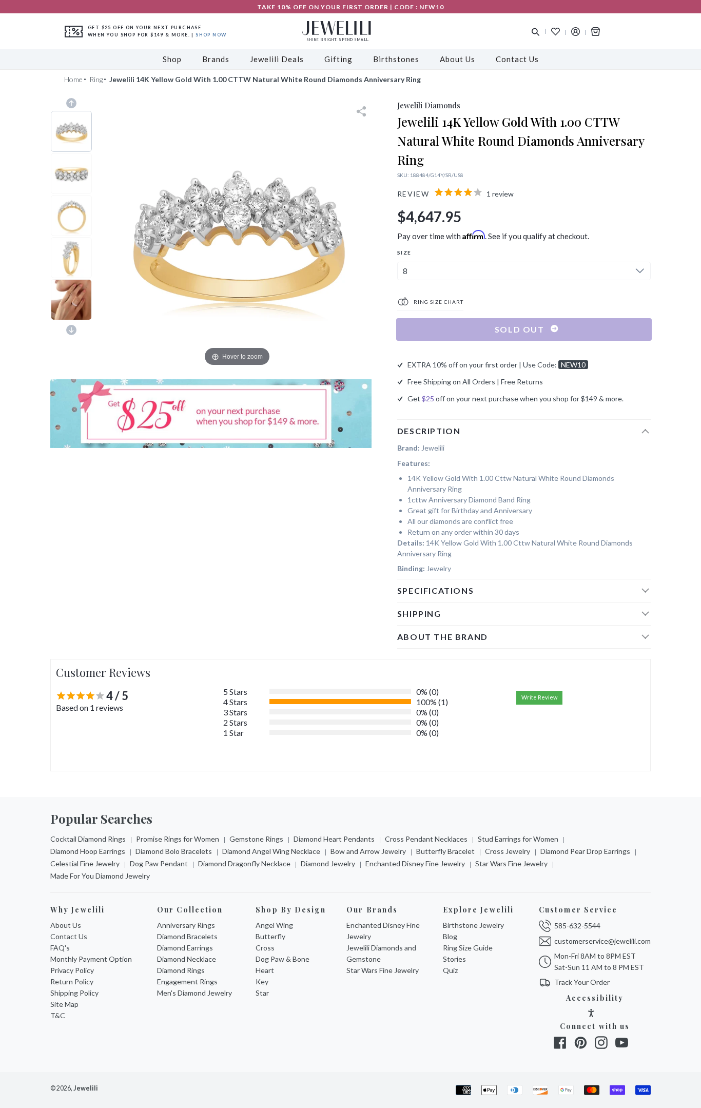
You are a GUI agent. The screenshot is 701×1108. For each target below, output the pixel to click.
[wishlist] (556, 31)
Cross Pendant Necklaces (426, 838)
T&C (57, 1015)
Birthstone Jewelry (473, 925)
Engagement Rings (187, 981)
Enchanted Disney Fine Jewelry (415, 863)
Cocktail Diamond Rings (88, 838)
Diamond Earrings (185, 947)
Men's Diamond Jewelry (194, 992)
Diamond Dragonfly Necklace (244, 863)
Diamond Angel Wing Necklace (271, 851)
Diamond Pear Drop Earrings (585, 851)
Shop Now (211, 34)
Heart (265, 970)
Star (262, 992)
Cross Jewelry (507, 851)
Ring (96, 79)
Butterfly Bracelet (445, 851)
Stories (454, 959)
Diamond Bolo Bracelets (173, 851)
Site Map (64, 1004)
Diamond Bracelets (187, 936)
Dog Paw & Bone (282, 959)
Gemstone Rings (256, 838)
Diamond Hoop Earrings (87, 851)
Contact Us (68, 936)
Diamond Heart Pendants (334, 838)
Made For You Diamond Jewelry (100, 875)
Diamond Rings (181, 970)
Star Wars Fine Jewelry (511, 863)
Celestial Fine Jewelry (85, 863)
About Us (65, 925)
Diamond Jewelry (328, 863)
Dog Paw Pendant (159, 863)
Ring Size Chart (437, 302)
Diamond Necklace (186, 959)
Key (262, 981)
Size (404, 252)
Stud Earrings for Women (518, 838)
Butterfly (270, 936)
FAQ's (60, 947)
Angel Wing (274, 925)
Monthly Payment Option (91, 959)
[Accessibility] (591, 1014)
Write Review (539, 697)
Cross (265, 947)
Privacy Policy (72, 970)
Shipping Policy (74, 992)
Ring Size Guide (468, 947)
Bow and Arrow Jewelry (368, 851)
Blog (450, 936)
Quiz (450, 970)
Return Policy (71, 981)
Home (73, 79)
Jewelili (85, 1088)
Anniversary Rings (186, 925)
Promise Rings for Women (177, 838)
